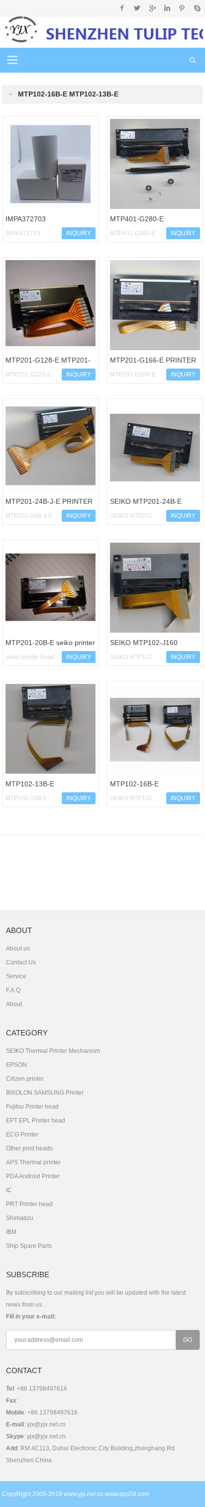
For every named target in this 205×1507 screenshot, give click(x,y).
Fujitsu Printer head (32, 1106)
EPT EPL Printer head (35, 1120)
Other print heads (29, 1148)
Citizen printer (25, 1078)
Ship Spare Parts (29, 1245)
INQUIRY (78, 233)
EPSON (16, 1064)
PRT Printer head (29, 1204)
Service (16, 976)
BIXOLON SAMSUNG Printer (45, 1092)
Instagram (167, 8)
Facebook (122, 8)
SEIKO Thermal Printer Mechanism (53, 1050)
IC (9, 1190)
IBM (11, 1231)
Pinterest (182, 8)
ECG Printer (22, 1134)
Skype (197, 8)
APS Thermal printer (33, 1162)
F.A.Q (13, 990)
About (14, 1004)
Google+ (152, 8)
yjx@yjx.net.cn (46, 1424)
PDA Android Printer (33, 1176)
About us (18, 948)
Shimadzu (19, 1218)
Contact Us (21, 962)
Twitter (137, 8)
